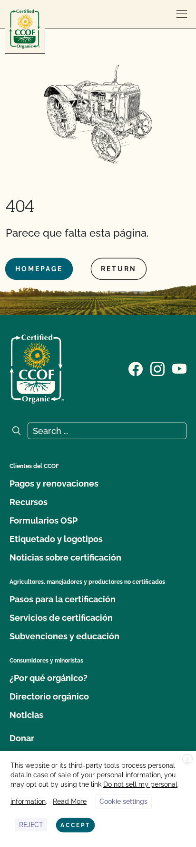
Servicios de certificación (61, 618)
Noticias (26, 715)
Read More (70, 801)
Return (119, 269)
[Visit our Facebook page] (135, 368)
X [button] (187, 759)
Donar (22, 738)
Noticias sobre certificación (65, 557)
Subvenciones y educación (64, 636)
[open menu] (181, 14)
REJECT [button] (31, 825)
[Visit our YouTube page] (179, 368)
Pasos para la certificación (63, 599)
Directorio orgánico (49, 696)
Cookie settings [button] (123, 801)
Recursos (29, 502)
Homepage (39, 269)
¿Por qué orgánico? (49, 678)
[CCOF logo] (25, 29)
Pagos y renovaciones (54, 483)
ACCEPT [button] (75, 825)
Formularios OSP (44, 520)
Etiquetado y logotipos (56, 539)
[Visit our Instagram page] (157, 368)
